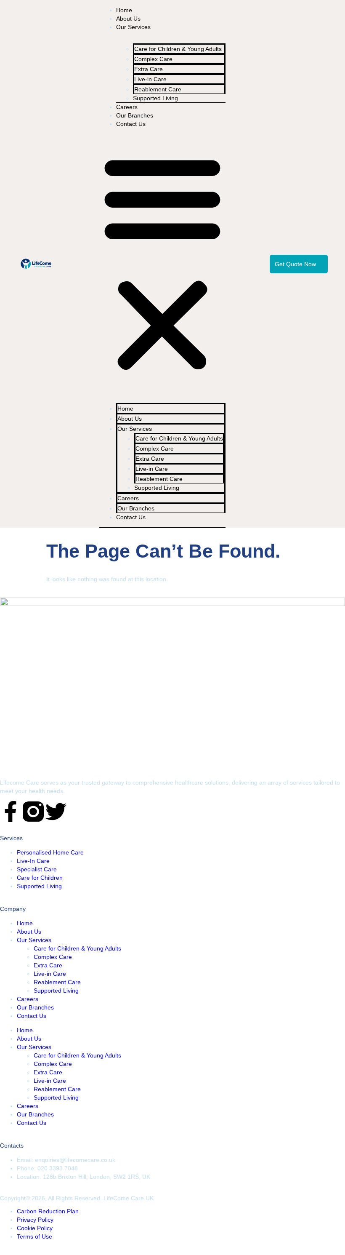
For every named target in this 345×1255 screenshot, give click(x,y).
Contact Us (131, 123)
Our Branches (134, 115)
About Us (128, 18)
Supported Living (155, 98)
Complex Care (53, 956)
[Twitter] (55, 813)
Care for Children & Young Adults (178, 48)
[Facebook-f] (10, 813)
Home (124, 10)
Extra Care (48, 965)
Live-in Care (50, 973)
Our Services (133, 27)
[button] (162, 262)
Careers (127, 107)
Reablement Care (57, 982)
